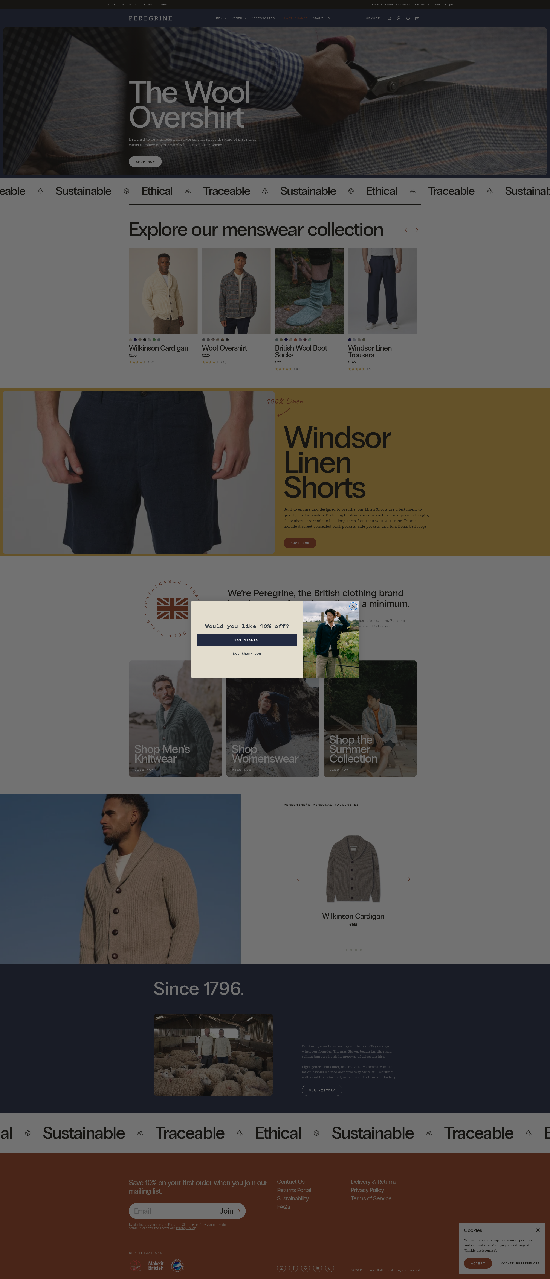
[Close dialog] (353, 606)
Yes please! (247, 640)
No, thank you (247, 653)
